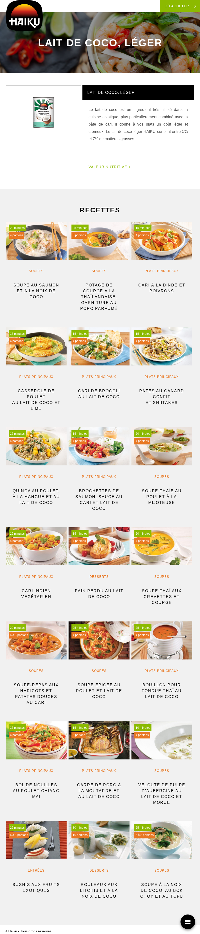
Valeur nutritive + (110, 167)
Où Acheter (177, 6)
